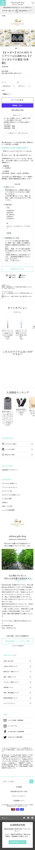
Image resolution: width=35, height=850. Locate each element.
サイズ (4, 82)
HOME (3, 15)
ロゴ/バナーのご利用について (11, 495)
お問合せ (4, 502)
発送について (17, 115)
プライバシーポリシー (19, 796)
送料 (6, 73)
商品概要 (17, 184)
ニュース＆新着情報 (8, 510)
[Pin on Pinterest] (32, 817)
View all (18, 312)
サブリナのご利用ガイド (9, 483)
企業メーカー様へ (7, 506)
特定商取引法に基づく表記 (19, 791)
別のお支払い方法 (18, 110)
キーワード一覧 (7, 491)
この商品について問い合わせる (17, 133)
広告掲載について (19, 800)
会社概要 (19, 787)
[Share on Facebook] (28, 817)
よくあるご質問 (7, 498)
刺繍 (3, 90)
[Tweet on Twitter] (24, 817)
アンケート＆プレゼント (9, 487)
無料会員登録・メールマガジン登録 (17, 641)
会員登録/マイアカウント (10, 470)
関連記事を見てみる (17, 269)
